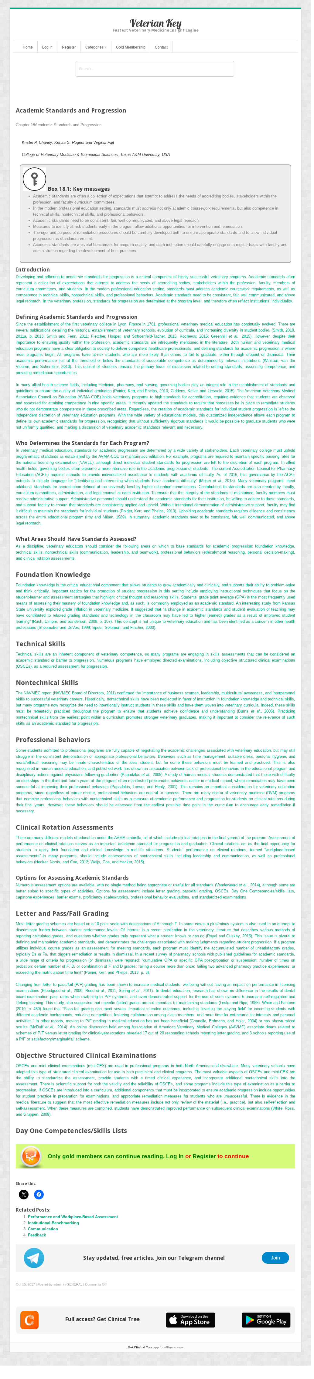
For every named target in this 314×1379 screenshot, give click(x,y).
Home (28, 47)
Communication (43, 1229)
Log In (47, 47)
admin (57, 1284)
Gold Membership (130, 47)
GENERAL (74, 1284)
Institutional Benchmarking (53, 1223)
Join (275, 1257)
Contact (161, 47)
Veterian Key (155, 22)
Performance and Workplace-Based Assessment (73, 1217)
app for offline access (155, 1347)
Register (69, 47)
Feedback (37, 1235)
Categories (96, 47)
